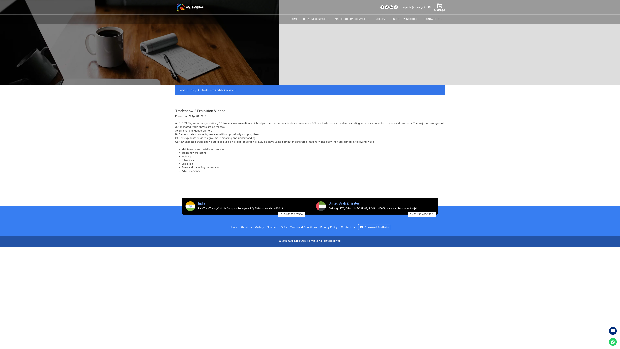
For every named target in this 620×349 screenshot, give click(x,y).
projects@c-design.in (414, 7)
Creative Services (315, 19)
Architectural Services (351, 19)
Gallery (380, 19)
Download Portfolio (376, 227)
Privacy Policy (329, 227)
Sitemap (272, 227)
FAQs (284, 227)
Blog (193, 90)
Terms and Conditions (303, 227)
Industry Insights (405, 19)
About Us (246, 227)
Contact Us (432, 19)
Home (294, 19)
